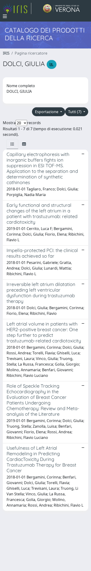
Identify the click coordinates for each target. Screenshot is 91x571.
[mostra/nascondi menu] (5, 16)
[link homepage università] (61, 8)
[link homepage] (17, 8)
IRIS (6, 53)
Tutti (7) (75, 111)
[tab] (12, 144)
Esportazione (47, 111)
